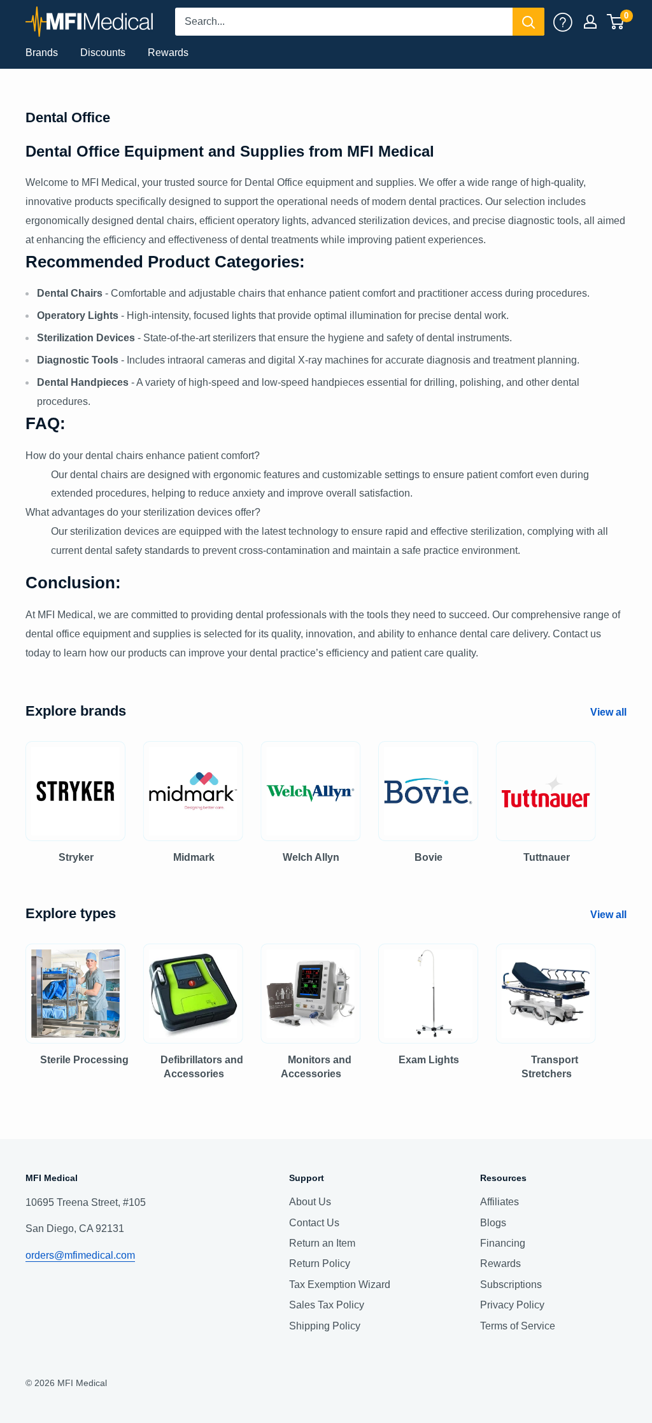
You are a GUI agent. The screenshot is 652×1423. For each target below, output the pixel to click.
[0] (616, 21)
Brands (41, 52)
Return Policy (319, 1263)
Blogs (493, 1222)
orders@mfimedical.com (80, 1255)
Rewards (168, 52)
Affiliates (499, 1201)
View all (609, 712)
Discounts (102, 52)
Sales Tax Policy (326, 1304)
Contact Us (314, 1222)
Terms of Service (517, 1325)
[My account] (562, 21)
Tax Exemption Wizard (339, 1284)
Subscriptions (511, 1284)
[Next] (626, 790)
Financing (502, 1243)
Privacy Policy (512, 1304)
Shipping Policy (324, 1325)
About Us (310, 1201)
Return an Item (322, 1243)
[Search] (528, 22)
